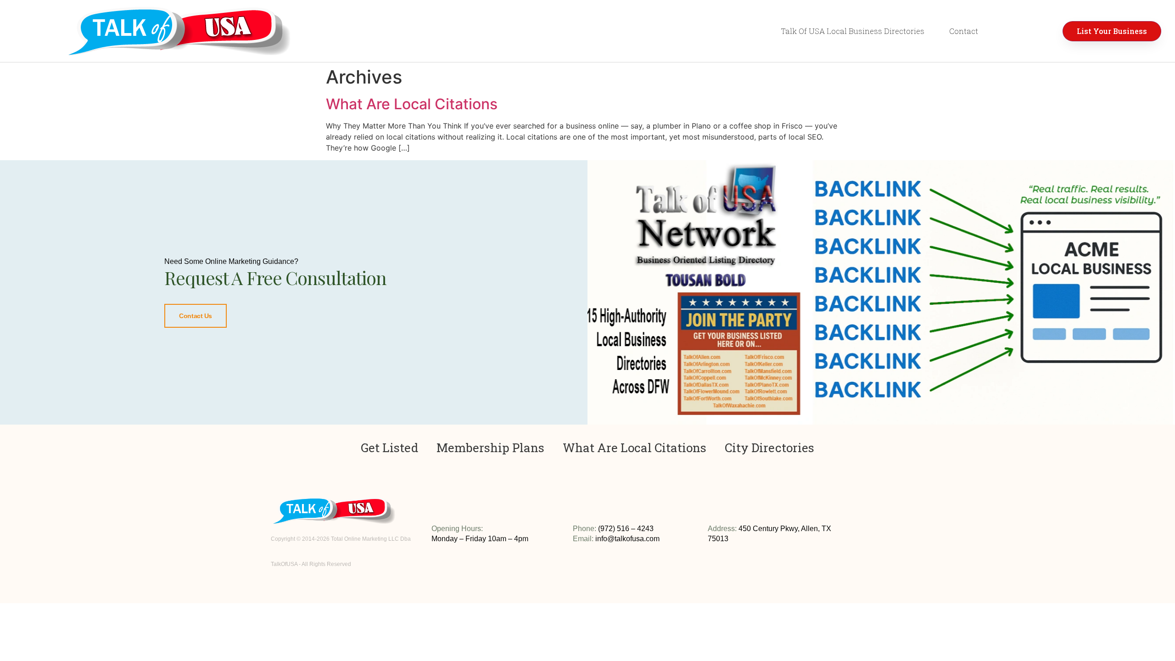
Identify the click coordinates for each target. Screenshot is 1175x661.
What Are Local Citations (412, 104)
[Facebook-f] (887, 536)
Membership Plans (490, 447)
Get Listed (389, 447)
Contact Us (195, 315)
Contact (963, 31)
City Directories (769, 447)
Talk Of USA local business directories (852, 31)
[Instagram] (873, 536)
